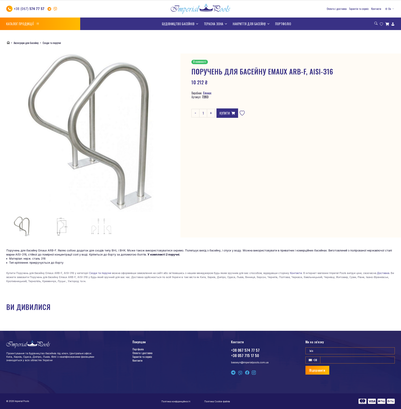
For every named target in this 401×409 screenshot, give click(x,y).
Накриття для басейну (249, 23)
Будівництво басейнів (178, 23)
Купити (225, 113)
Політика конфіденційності (175, 401)
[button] (390, 9)
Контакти (376, 9)
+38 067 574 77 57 (245, 350)
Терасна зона (214, 23)
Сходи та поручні (100, 273)
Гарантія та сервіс (359, 9)
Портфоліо (283, 23)
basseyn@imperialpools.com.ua (249, 362)
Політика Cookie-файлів (217, 401)
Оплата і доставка (337, 9)
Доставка (383, 273)
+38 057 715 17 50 (245, 355)
